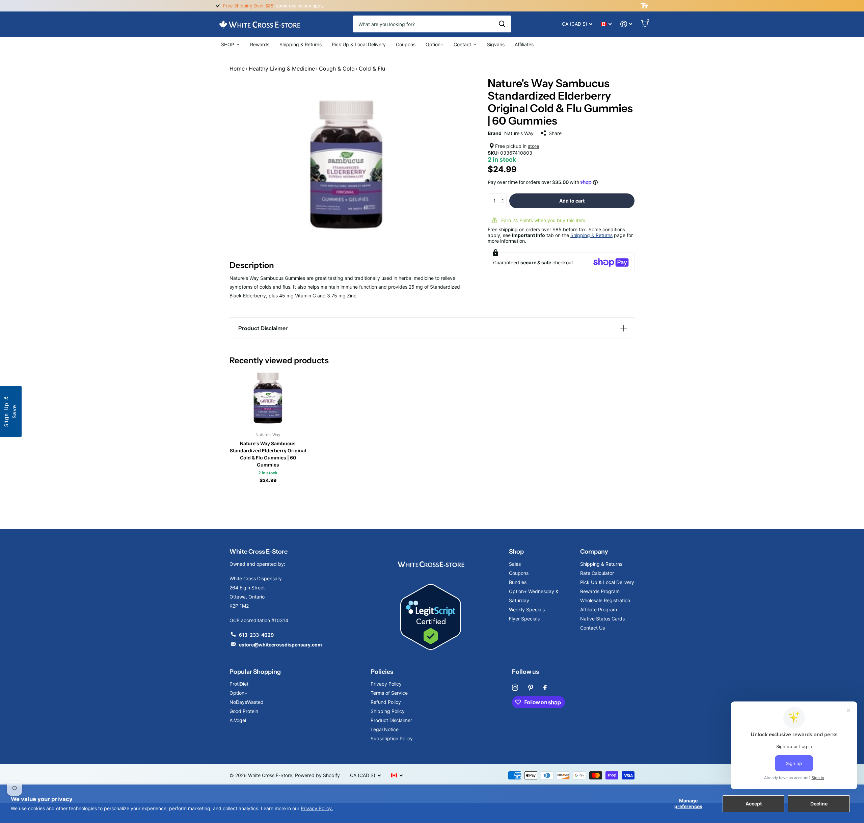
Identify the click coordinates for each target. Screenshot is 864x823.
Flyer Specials (524, 618)
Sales (515, 564)
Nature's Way (519, 133)
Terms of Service (389, 693)
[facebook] (545, 687)
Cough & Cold (337, 68)
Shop (516, 551)
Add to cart (572, 200)
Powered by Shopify (317, 775)
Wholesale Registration (605, 600)
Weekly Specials (527, 609)
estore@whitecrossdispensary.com (280, 644)
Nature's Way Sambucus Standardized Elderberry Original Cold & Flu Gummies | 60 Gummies (268, 454)
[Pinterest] (530, 688)
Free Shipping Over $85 (248, 5)
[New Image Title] (430, 564)
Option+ (238, 693)
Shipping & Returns (591, 235)
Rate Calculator (597, 573)
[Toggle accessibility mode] (644, 5)
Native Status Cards (602, 618)
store (533, 146)
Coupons (519, 573)
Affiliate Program (598, 609)
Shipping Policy (388, 711)
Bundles (517, 582)
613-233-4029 (256, 635)
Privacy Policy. (317, 808)
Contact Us (592, 628)
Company (594, 551)
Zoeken (502, 24)
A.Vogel (238, 720)
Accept (754, 803)
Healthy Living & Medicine (282, 68)
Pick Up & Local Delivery (607, 582)
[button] (504, 195)
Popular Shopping (255, 671)
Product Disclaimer (391, 720)
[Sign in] (626, 24)
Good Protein (244, 711)
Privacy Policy (386, 684)
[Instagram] (515, 688)
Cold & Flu (372, 68)
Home (237, 68)
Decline (819, 803)
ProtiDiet (239, 684)
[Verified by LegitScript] (430, 617)
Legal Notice (385, 729)
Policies (382, 671)
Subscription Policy (392, 738)
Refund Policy (386, 702)
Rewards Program (600, 591)
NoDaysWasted (247, 702)
